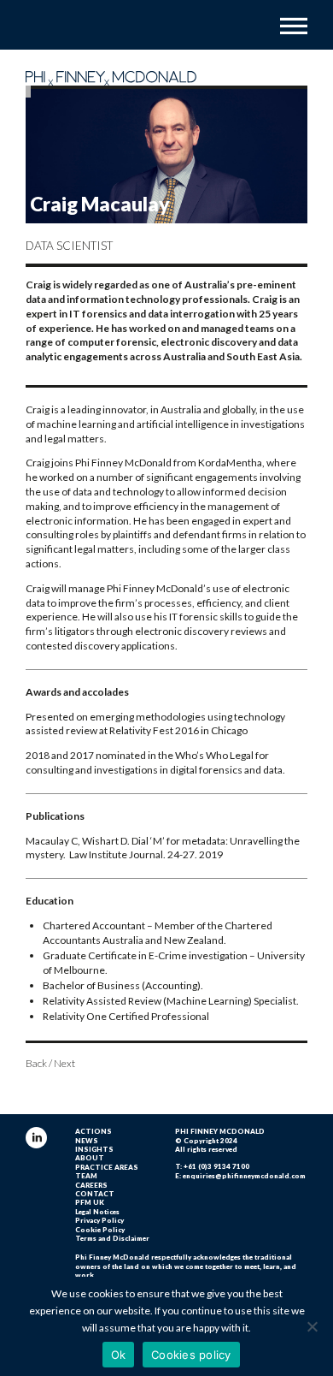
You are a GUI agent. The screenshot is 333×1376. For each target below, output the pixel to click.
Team (86, 1175)
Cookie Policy (100, 1229)
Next (64, 1063)
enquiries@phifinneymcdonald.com (244, 1175)
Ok (118, 1354)
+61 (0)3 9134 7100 (216, 1166)
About (89, 1158)
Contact (94, 1193)
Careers (91, 1185)
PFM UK (89, 1202)
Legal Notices (97, 1211)
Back (36, 1063)
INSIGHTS (94, 1149)
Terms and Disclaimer (112, 1238)
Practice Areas (106, 1167)
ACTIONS (93, 1131)
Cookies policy (191, 1354)
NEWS (86, 1140)
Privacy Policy (99, 1220)
